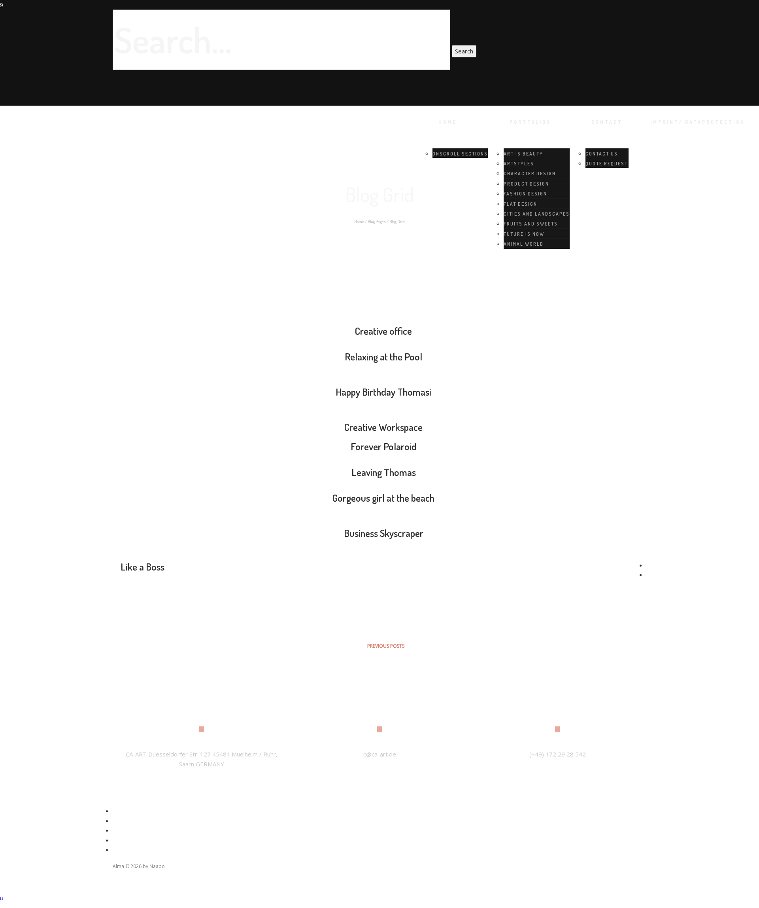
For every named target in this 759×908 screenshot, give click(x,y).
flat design (520, 204)
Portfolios (530, 122)
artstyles (519, 164)
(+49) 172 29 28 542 (557, 754)
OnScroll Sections (460, 154)
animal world (524, 244)
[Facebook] (120, 811)
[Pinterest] (120, 840)
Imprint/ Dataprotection (697, 122)
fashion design (525, 194)
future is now (524, 234)
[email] (120, 849)
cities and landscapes (537, 214)
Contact (607, 122)
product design (526, 184)
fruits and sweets (531, 224)
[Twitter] (120, 821)
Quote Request (606, 164)
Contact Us (601, 154)
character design (530, 173)
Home (447, 122)
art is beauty (523, 154)
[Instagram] (120, 830)
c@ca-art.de (379, 754)
